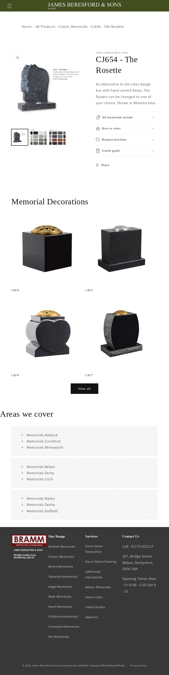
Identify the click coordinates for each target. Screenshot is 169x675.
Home (27, 26)
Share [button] (105, 165)
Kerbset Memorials (61, 546)
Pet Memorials (58, 636)
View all (84, 388)
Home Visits (93, 597)
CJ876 (15, 375)
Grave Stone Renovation (94, 549)
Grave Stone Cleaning (100, 561)
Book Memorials (60, 596)
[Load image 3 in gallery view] (57, 137)
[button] (9, 6)
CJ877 (89, 375)
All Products (45, 26)
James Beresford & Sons (46, 665)
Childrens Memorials (63, 616)
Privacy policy (138, 665)
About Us (91, 617)
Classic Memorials (73, 26)
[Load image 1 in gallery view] (19, 137)
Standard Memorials (63, 576)
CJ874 (15, 290)
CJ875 (89, 290)
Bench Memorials (60, 566)
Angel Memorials (60, 586)
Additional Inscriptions (93, 574)
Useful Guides (95, 607)
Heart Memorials (60, 606)
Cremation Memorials (64, 626)
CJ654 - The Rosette (107, 26)
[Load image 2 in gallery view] (38, 137)
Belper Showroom (98, 587)
